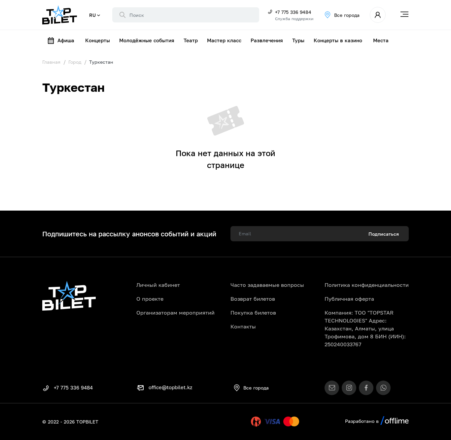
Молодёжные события (146, 40)
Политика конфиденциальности (367, 285)
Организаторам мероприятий (175, 312)
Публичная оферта (349, 298)
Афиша (65, 40)
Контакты (243, 326)
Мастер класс (224, 40)
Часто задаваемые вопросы (267, 285)
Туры (298, 40)
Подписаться (383, 234)
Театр (191, 40)
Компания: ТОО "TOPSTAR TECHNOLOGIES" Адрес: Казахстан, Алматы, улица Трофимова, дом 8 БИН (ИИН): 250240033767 (365, 328)
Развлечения (267, 40)
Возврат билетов (252, 298)
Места (381, 40)
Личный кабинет (158, 285)
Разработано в (362, 421)
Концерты (97, 40)
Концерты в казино (338, 40)
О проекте (149, 298)
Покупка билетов (253, 312)
